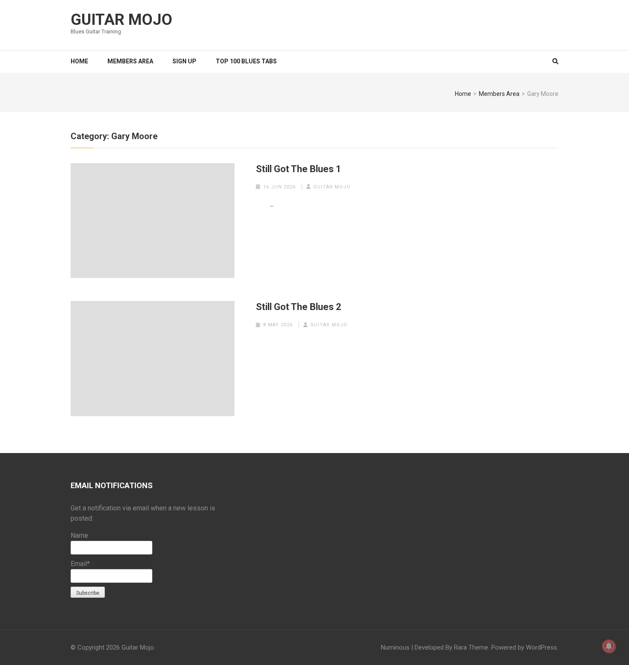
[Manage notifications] (609, 646)
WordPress (541, 647)
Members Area (130, 61)
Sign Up (184, 61)
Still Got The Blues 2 (298, 306)
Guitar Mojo (121, 20)
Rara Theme (471, 647)
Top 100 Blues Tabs (246, 61)
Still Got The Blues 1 (298, 169)
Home (79, 61)
